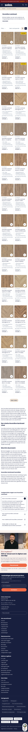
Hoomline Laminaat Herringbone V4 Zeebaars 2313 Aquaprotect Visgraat (20, 108)
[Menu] (2, 5)
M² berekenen (4, 668)
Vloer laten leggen (5, 640)
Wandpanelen (4, 624)
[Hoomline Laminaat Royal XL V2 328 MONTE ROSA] (7, 68)
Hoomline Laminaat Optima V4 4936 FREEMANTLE (7, 291)
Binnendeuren (4, 622)
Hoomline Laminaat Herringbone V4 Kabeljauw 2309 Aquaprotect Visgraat (7, 321)
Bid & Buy (3, 686)
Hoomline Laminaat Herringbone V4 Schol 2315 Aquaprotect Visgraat (20, 291)
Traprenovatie (4, 626)
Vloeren (3, 620)
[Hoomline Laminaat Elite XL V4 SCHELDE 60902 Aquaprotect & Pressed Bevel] (20, 372)
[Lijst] (22, 28)
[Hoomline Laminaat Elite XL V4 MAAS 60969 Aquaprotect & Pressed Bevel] (20, 342)
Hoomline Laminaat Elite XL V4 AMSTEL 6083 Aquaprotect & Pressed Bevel (7, 139)
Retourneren (4, 646)
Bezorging (3, 644)
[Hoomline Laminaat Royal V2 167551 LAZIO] (20, 220)
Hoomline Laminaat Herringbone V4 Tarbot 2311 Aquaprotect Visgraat (7, 108)
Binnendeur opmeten (6, 670)
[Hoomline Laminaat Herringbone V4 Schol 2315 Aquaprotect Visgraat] (20, 281)
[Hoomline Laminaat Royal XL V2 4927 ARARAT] (7, 190)
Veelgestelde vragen (6, 652)
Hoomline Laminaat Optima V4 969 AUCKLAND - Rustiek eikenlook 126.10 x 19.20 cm (20, 78)
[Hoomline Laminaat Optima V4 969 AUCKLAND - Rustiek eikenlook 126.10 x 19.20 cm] (20, 68)
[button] (23, 5)
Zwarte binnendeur (21, 706)
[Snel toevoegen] (11, 42)
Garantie (3, 648)
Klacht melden (4, 650)
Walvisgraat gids (5, 666)
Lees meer (5, 21)
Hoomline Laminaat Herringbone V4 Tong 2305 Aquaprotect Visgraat (20, 321)
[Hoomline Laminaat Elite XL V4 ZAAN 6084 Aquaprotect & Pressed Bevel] (20, 38)
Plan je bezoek (14, 565)
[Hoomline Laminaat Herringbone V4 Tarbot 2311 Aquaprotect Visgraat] (7, 99)
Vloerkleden (4, 628)
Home (3, 8)
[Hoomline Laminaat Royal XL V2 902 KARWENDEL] (7, 220)
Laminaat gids (4, 660)
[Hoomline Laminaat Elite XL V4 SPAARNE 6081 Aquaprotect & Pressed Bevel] (20, 129)
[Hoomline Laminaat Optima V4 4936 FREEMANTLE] (7, 281)
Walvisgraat (13, 701)
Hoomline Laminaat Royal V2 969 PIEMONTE (7, 260)
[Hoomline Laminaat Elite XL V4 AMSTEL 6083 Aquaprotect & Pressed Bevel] (7, 129)
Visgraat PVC (5, 701)
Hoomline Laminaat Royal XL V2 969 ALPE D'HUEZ (7, 48)
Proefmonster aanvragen (7, 638)
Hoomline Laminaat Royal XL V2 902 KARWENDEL (7, 230)
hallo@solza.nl (4, 608)
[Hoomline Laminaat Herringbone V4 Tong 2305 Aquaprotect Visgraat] (20, 311)
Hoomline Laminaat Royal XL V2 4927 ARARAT (7, 199)
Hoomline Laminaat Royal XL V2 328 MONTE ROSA (7, 78)
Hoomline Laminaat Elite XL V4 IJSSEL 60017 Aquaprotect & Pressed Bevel (7, 382)
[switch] (25, 730)
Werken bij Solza (5, 690)
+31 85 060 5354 (5, 607)
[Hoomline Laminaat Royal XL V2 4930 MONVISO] (20, 159)
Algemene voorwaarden (7, 728)
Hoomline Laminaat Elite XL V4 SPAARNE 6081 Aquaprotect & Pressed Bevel (20, 139)
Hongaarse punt (6, 703)
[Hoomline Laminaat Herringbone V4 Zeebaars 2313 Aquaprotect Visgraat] (20, 99)
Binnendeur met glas (7, 709)
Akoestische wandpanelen (8, 712)
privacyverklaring (5, 582)
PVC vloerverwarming (17, 703)
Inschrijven (14, 590)
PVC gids (3, 658)
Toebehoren (4, 630)
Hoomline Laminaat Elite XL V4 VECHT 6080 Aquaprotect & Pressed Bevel (7, 169)
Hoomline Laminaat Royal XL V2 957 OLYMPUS (20, 199)
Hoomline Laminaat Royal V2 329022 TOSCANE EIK (20, 260)
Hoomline (4, 45)
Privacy (15, 728)
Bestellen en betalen (6, 642)
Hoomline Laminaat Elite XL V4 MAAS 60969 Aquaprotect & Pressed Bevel (20, 351)
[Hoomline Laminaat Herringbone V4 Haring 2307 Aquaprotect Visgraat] (7, 342)
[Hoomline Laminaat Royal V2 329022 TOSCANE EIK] (20, 251)
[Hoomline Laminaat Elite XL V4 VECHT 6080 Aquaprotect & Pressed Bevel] (7, 159)
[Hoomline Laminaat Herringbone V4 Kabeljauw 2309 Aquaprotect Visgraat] (7, 311)
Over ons (3, 680)
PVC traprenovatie (21, 712)
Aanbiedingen (4, 632)
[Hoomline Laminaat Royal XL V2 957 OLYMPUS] (20, 190)
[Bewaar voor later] (2, 33)
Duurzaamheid (4, 692)
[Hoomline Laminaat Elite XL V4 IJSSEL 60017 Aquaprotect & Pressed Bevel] (7, 372)
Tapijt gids (3, 662)
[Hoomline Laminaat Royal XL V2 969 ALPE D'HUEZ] (7, 38)
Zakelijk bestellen (5, 688)
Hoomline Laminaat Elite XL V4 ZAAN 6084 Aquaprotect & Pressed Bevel (20, 48)
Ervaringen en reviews (6, 684)
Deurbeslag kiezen (5, 672)
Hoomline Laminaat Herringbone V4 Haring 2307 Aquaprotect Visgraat (7, 351)
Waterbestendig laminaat (8, 706)
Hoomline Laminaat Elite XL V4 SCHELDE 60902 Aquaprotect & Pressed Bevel (20, 382)
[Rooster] (25, 28)
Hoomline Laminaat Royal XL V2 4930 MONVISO (20, 169)
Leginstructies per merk (6, 674)
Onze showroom (5, 682)
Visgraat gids (4, 664)
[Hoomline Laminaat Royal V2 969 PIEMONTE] (7, 251)
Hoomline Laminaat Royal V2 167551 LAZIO (20, 230)
